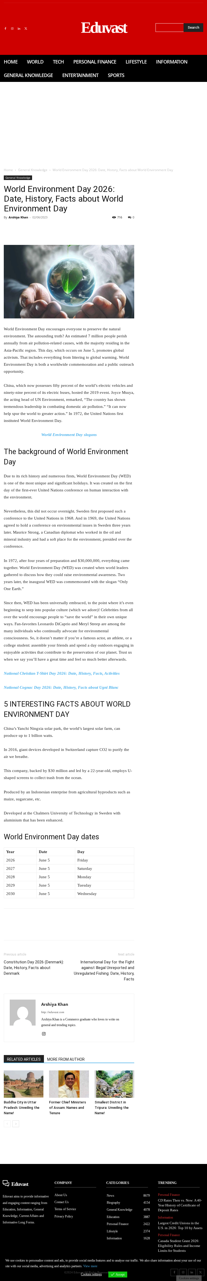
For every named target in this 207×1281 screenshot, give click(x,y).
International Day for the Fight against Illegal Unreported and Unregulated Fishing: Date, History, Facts (104, 970)
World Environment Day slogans (69, 434)
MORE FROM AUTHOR (66, 1059)
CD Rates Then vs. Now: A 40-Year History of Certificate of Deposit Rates (180, 1205)
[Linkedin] (19, 29)
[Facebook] (5, 29)
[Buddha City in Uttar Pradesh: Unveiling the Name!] (23, 1084)
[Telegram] (96, 229)
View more (90, 1266)
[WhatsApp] (46, 229)
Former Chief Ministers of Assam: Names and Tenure (67, 1107)
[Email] (83, 229)
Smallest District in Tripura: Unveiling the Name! (112, 1107)
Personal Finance (169, 1195)
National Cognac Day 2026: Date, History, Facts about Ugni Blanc (61, 687)
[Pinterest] (34, 229)
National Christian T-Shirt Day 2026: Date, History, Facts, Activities (62, 673)
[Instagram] (12, 29)
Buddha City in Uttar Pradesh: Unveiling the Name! (21, 1107)
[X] (26, 29)
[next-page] (15, 1123)
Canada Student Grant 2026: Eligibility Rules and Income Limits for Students (179, 1246)
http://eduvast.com (52, 1012)
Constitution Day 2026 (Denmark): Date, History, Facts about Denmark (34, 968)
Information (165, 1217)
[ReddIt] (71, 229)
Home (8, 170)
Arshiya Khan (18, 217)
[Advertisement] (103, 122)
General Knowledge (32, 170)
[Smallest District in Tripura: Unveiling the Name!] (114, 1084)
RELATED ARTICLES (24, 1059)
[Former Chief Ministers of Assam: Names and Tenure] (69, 1084)
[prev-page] (7, 1123)
